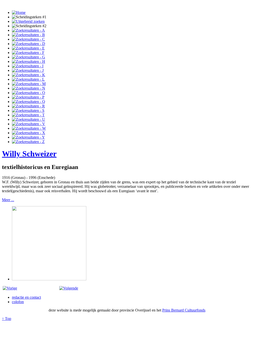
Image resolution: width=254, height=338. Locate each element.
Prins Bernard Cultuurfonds (183, 310)
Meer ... (8, 200)
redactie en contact (26, 297)
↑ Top (6, 318)
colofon (18, 302)
